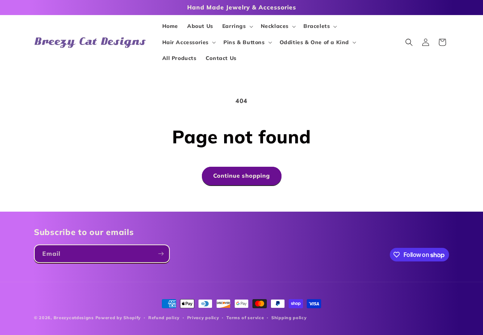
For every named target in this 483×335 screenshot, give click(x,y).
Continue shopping (241, 175)
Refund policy (164, 317)
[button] (237, 26)
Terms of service (245, 317)
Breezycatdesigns (74, 317)
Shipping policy (289, 317)
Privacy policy (203, 317)
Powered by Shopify (118, 317)
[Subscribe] (160, 253)
